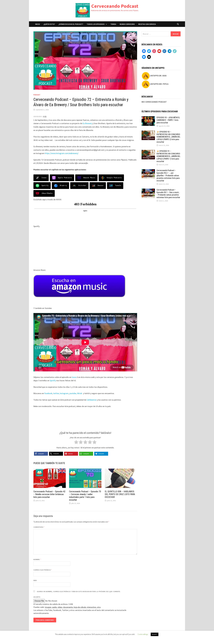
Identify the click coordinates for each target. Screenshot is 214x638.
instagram (64, 393)
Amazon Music (89, 178)
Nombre (37, 559)
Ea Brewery (87, 123)
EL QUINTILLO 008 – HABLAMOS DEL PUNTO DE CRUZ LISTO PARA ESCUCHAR (120, 494)
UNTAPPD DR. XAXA (158, 75)
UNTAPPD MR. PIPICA (159, 84)
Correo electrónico (42, 570)
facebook (48, 393)
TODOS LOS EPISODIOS (96, 24)
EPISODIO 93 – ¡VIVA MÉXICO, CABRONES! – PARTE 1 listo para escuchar (168, 120)
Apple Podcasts (65, 178)
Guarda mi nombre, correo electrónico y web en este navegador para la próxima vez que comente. (79, 591)
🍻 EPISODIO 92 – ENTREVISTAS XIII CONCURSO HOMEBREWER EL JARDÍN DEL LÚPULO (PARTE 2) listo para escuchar (168, 137)
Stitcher (82, 185)
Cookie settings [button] (143, 634)
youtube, (73, 393)
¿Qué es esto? (49, 24)
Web (35, 580)
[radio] (76, 442)
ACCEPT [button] (154, 634)
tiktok (79, 393)
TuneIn (118, 185)
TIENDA (113, 24)
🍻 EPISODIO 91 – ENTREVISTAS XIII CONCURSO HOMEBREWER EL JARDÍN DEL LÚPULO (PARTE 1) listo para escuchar (168, 156)
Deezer (101, 185)
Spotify (44, 185)
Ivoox (43, 178)
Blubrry (63, 185)
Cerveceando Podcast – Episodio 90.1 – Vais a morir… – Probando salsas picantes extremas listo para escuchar (168, 194)
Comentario (39, 527)
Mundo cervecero (127, 24)
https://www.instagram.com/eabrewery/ (61, 153)
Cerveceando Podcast (114, 6)
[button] (41, 454)
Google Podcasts (114, 178)
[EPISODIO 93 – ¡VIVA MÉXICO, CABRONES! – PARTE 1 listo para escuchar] (148, 118)
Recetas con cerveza (147, 24)
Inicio (37, 24)
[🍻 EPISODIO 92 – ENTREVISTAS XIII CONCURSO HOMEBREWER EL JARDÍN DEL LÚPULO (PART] (148, 132)
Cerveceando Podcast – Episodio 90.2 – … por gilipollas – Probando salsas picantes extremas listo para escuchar (168, 175)
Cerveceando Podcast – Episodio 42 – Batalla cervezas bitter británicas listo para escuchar (49, 494)
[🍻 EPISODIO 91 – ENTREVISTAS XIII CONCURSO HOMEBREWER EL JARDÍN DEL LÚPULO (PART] (148, 151)
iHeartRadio (46, 193)
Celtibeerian (92, 400)
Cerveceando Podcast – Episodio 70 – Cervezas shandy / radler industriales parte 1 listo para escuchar (85, 495)
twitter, (56, 393)
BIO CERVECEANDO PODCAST (154, 102)
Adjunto (36, 597)
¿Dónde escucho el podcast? (71, 24)
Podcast (36, 95)
